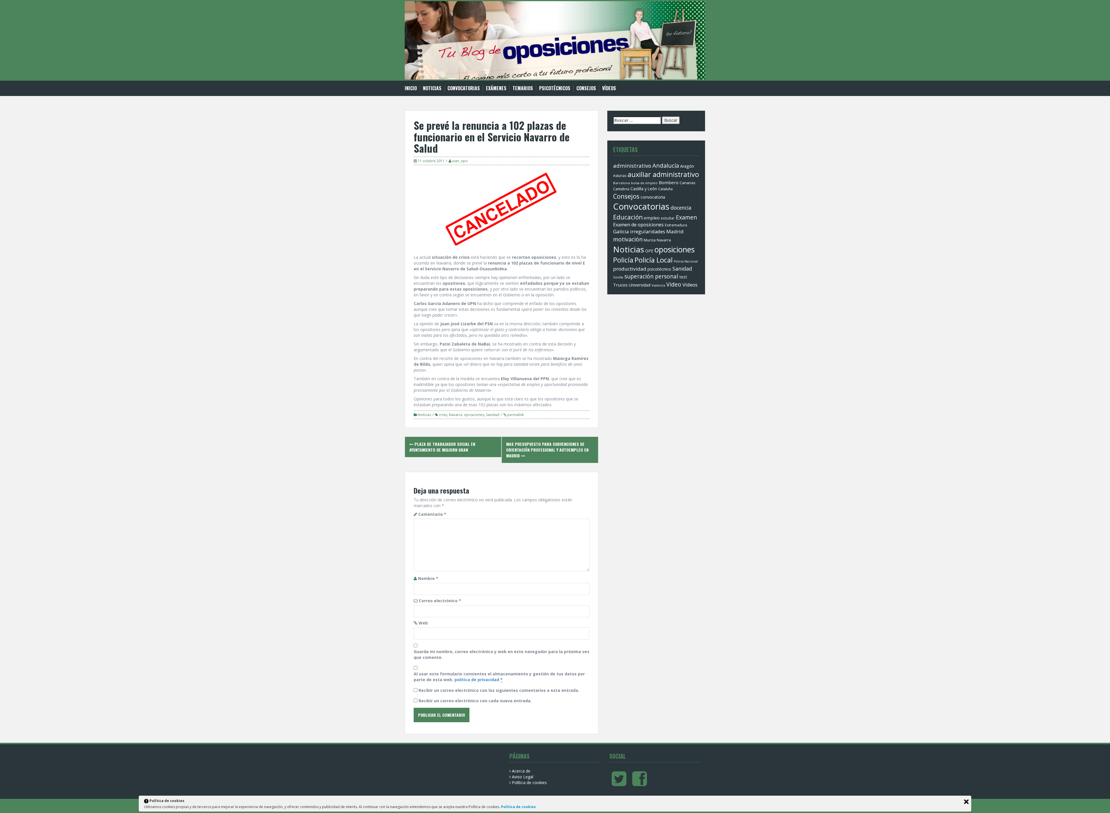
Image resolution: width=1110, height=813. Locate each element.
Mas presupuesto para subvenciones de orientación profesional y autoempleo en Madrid (547, 450)
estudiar (668, 218)
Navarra (455, 414)
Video (673, 284)
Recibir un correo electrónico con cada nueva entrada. (475, 700)
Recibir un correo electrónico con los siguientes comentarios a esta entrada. (499, 690)
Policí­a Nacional (686, 261)
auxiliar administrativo (663, 174)
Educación (628, 217)
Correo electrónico (440, 600)
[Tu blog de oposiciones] (555, 40)
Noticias (432, 88)
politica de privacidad (476, 679)
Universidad (639, 285)
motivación (628, 239)
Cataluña (665, 188)
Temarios (523, 88)
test (683, 277)
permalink (515, 414)
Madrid (675, 231)
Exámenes (496, 88)
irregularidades (647, 231)
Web (423, 623)
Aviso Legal (522, 776)
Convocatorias (463, 88)
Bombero (668, 182)
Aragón (687, 166)
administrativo (632, 165)
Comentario (432, 514)
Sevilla (618, 277)
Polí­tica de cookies (529, 782)
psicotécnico (659, 269)
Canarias (687, 182)
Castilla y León (643, 188)
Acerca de (521, 771)
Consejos (586, 88)
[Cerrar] (966, 801)
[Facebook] (639, 783)
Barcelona (621, 183)
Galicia (621, 231)
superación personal (651, 276)
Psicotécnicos (554, 88)
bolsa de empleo (644, 183)
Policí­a (623, 260)
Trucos (620, 285)
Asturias (619, 175)
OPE (649, 251)
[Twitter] (619, 783)
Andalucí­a (665, 165)
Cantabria (621, 188)
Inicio (411, 88)
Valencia (658, 285)
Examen (686, 217)
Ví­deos (609, 88)
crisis (443, 414)
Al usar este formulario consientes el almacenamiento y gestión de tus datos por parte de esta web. (499, 676)
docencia (681, 207)
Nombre (428, 578)
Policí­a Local (653, 260)
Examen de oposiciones (638, 224)
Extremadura (676, 225)
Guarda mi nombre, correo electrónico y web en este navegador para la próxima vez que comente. (501, 654)
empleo (652, 218)
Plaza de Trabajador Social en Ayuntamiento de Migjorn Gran (442, 447)
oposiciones (474, 414)
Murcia (650, 240)
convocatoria (653, 197)
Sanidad (492, 414)
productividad (629, 268)
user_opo (460, 160)
